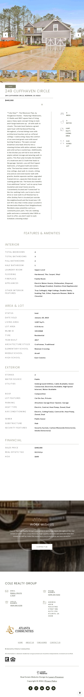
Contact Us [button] (42, 547)
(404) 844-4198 (16, 605)
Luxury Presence (56, 677)
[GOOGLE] (53, 688)
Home (20, 642)
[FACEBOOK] (30, 688)
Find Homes (42, 642)
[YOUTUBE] (48, 688)
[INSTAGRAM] (36, 688)
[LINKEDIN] (42, 688)
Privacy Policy (51, 681)
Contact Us (55, 642)
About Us (30, 642)
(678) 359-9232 (54, 595)
